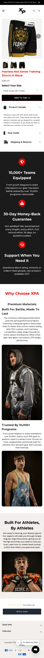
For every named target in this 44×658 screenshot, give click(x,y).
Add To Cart (20, 97)
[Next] (38, 36)
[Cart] (39, 10)
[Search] (33, 10)
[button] (3, 11)
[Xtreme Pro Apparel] (22, 10)
